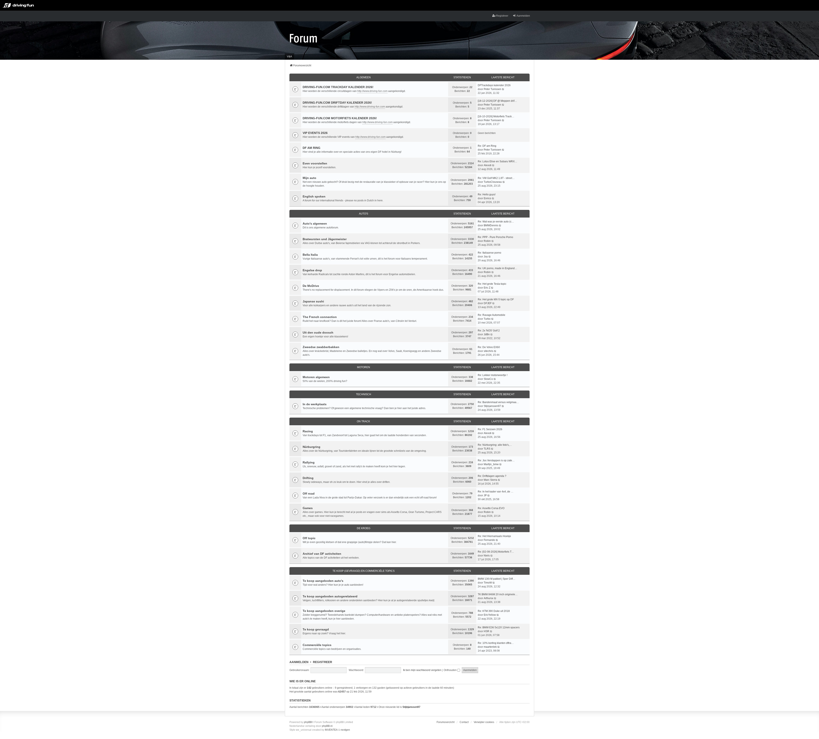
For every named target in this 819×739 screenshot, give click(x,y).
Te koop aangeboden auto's (323, 580)
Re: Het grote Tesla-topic (492, 283)
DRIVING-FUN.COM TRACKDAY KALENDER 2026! (338, 87)
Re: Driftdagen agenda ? (492, 476)
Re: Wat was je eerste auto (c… (496, 221)
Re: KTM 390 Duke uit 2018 (494, 611)
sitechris (488, 351)
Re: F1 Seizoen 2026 (490, 429)
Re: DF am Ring (487, 145)
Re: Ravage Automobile (491, 315)
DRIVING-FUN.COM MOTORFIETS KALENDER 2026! (340, 118)
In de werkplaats (315, 404)
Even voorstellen (315, 163)
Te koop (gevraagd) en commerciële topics (364, 570)
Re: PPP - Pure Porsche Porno (495, 237)
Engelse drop (312, 270)
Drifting (308, 478)
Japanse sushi (313, 301)
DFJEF (488, 303)
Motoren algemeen (316, 377)
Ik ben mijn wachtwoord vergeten (422, 670)
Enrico (487, 198)
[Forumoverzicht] (303, 38)
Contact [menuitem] (464, 722)
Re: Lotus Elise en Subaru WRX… (497, 161)
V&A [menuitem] (289, 56)
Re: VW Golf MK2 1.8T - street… (496, 178)
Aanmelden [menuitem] (523, 15)
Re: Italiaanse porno (489, 252)
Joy (486, 256)
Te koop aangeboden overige (324, 611)
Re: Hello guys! (486, 194)
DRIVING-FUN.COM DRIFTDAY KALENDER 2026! (337, 102)
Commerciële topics (317, 645)
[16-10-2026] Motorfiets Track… (496, 116)
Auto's (363, 213)
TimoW (488, 582)
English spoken (314, 196)
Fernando (489, 540)
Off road (309, 493)
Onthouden (450, 670)
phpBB (308, 722)
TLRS (487, 448)
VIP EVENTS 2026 (315, 133)
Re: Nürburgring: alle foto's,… (495, 444)
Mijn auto (309, 178)
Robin (487, 241)
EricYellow (490, 614)
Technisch (363, 394)
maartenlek (490, 646)
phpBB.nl (327, 725)
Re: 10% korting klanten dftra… (496, 643)
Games (308, 508)
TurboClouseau (493, 181)
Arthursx (488, 598)
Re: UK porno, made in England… (497, 268)
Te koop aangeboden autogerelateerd (330, 596)
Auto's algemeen (315, 223)
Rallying (309, 462)
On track (363, 421)
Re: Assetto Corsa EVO (491, 508)
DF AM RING (311, 148)
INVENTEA (331, 729)
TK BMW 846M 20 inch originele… (498, 594)
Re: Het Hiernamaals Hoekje (494, 536)
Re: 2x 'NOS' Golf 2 (489, 330)
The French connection (320, 317)
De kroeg (363, 528)
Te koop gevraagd (316, 629)
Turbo (487, 318)
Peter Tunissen (492, 89)
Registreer (322, 662)
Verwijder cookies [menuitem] (484, 722)
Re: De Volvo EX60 (489, 347)
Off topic (309, 538)
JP (485, 495)
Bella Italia (310, 254)
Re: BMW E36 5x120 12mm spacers (499, 627)
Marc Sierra (490, 479)
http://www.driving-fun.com (372, 91)
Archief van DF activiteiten (322, 553)
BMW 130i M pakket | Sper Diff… (496, 578)
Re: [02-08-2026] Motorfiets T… (496, 551)
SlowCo (488, 378)
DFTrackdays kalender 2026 (494, 85)
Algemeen (363, 77)
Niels (487, 555)
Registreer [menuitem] (502, 15)
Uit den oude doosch (318, 332)
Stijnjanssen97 (492, 406)
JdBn (487, 334)
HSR (486, 631)
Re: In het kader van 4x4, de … (495, 491)
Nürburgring (311, 447)
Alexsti (487, 165)
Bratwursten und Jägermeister (325, 239)
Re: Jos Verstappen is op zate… (496, 460)
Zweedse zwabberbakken (321, 347)
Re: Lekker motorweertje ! (492, 375)
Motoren (363, 367)
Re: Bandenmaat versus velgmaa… (498, 402)
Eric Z (487, 287)
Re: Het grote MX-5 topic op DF (496, 299)
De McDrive (311, 285)
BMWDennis (491, 225)
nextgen (345, 729)
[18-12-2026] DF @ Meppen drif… (497, 100)
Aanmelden (298, 662)
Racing (308, 431)
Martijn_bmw (491, 464)
